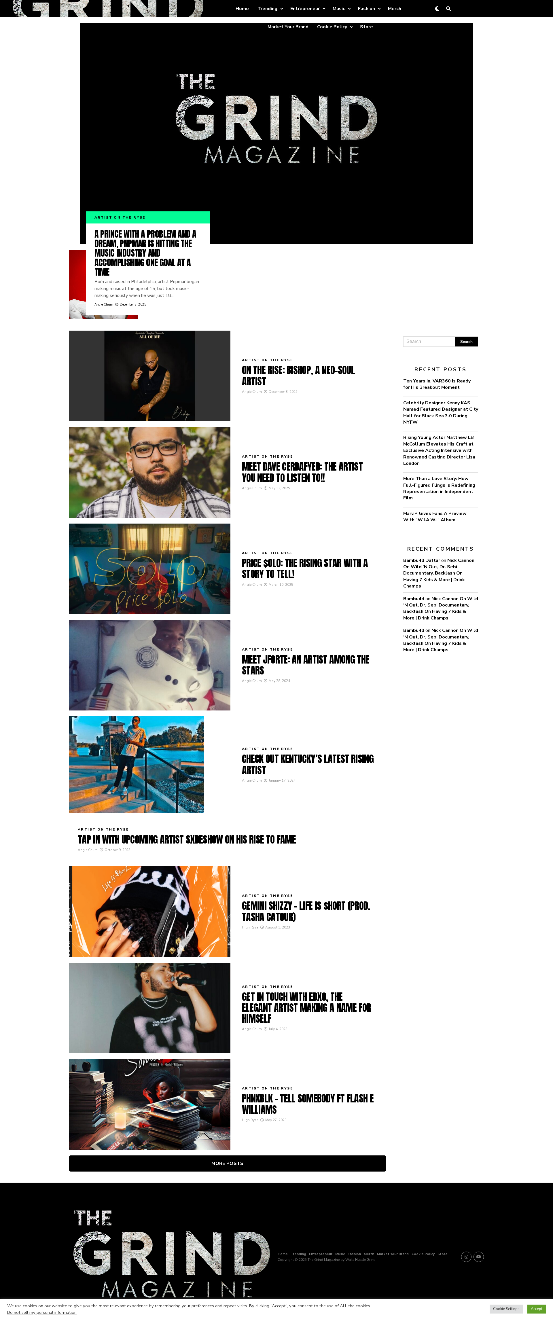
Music (339, 8)
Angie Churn (103, 304)
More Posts (227, 1163)
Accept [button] (536, 1309)
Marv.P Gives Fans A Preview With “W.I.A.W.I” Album (435, 516)
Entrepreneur (305, 8)
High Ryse (250, 927)
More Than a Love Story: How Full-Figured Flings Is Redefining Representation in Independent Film (439, 488)
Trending (267, 8)
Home (242, 8)
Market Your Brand (288, 27)
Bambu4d (413, 599)
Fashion (366, 8)
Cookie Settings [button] (506, 1309)
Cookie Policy (332, 27)
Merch (394, 8)
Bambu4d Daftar (421, 560)
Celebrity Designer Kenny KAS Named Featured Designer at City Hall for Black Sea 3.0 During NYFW (440, 412)
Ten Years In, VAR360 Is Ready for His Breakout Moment (437, 384)
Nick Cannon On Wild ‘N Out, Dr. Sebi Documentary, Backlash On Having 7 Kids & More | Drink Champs (438, 573)
